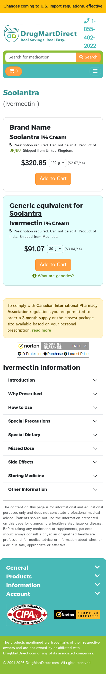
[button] (53, 350)
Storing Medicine (26, 475)
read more (41, 330)
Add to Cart (53, 178)
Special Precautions (29, 421)
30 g (53, 248)
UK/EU (15, 150)
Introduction (21, 380)
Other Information (27, 489)
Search (90, 57)
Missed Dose (21, 448)
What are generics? (55, 276)
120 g (56, 162)
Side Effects (20, 462)
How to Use (20, 407)
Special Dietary (24, 434)
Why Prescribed (25, 393)
